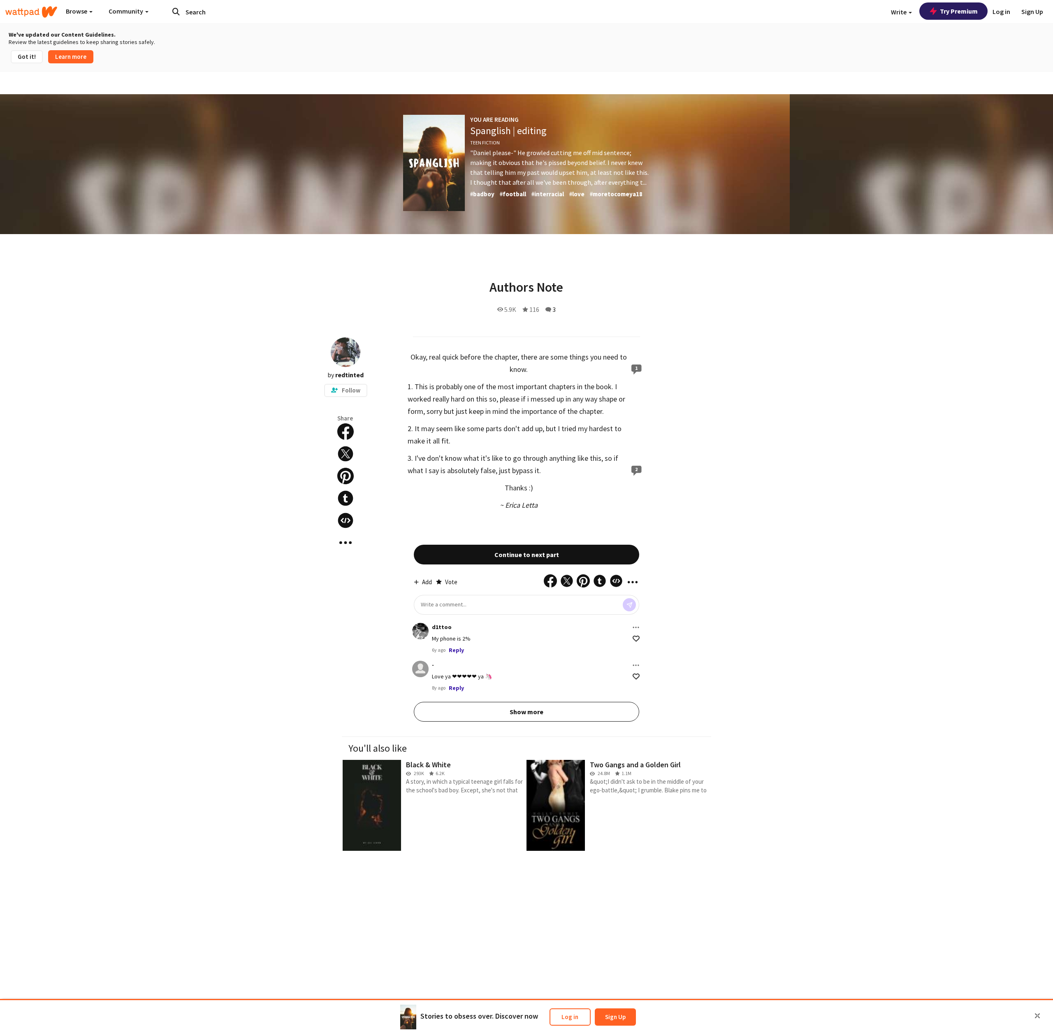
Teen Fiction (485, 142)
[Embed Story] (345, 520)
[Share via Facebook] (345, 431)
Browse (77, 11)
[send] (629, 604)
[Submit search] (176, 11)
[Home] (31, 12)
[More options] (635, 627)
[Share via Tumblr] (345, 498)
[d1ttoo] (420, 631)
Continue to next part (526, 554)
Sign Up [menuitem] (1032, 11)
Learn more (70, 56)
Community (126, 11)
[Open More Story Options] (345, 542)
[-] (420, 669)
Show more (526, 712)
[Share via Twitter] (345, 454)
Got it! (27, 56)
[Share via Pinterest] (345, 476)
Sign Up (615, 1017)
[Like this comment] (636, 638)
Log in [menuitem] (1001, 11)
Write (899, 12)
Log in (569, 1017)
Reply (456, 650)
